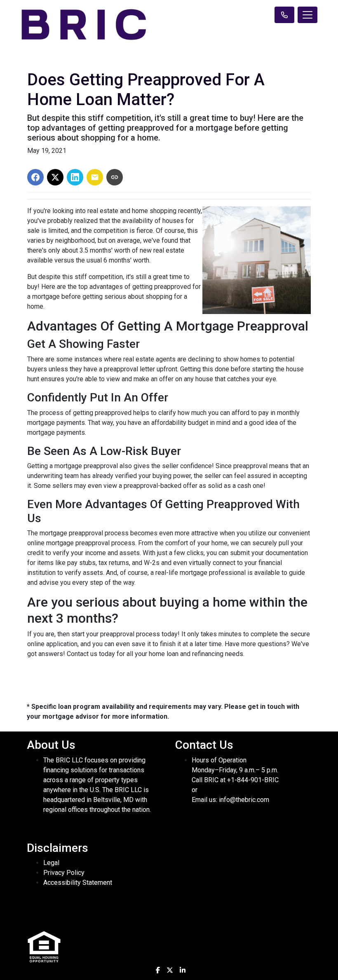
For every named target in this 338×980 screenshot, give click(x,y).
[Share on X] (55, 177)
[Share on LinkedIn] (75, 177)
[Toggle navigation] (307, 15)
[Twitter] (170, 970)
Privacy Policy (63, 873)
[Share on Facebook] (35, 177)
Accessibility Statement (77, 882)
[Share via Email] (95, 177)
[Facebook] (158, 970)
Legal (51, 863)
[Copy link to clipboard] (114, 177)
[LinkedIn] (182, 970)
